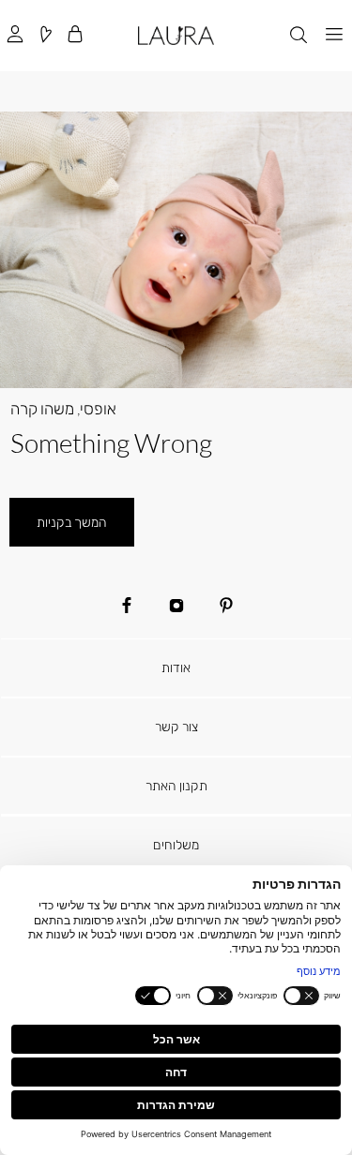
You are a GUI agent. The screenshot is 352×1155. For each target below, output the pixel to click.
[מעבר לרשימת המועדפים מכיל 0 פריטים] (45, 35)
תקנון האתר (176, 785)
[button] (75, 35)
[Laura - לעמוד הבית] (176, 35)
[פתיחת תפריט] (334, 35)
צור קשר (176, 726)
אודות (176, 667)
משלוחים (176, 844)
